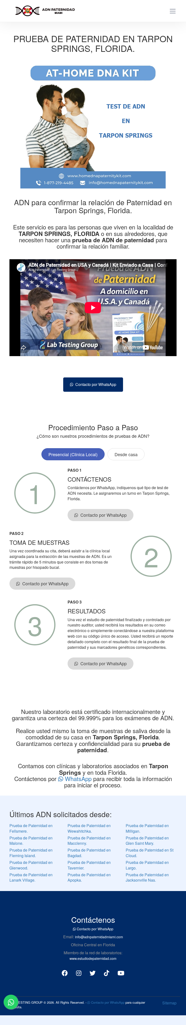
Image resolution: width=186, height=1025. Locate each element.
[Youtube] (120, 972)
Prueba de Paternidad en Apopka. (89, 877)
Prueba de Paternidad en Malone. (31, 840)
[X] (93, 972)
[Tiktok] (106, 972)
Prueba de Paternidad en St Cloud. (149, 852)
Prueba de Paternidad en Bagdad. (89, 852)
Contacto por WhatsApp (94, 384)
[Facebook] (65, 972)
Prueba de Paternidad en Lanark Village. (31, 877)
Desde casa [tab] (126, 454)
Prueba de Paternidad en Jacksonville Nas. (147, 877)
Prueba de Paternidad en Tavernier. (89, 865)
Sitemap (169, 1003)
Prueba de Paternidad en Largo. (147, 865)
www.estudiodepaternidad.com (93, 958)
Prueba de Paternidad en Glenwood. (31, 865)
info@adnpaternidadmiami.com (99, 936)
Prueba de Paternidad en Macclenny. (89, 840)
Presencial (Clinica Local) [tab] (73, 454)
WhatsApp (78, 778)
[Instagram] (78, 972)
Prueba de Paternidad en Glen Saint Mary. (147, 840)
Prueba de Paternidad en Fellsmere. (31, 828)
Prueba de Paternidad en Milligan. (147, 828)
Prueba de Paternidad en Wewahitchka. (89, 828)
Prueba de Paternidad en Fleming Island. (31, 852)
